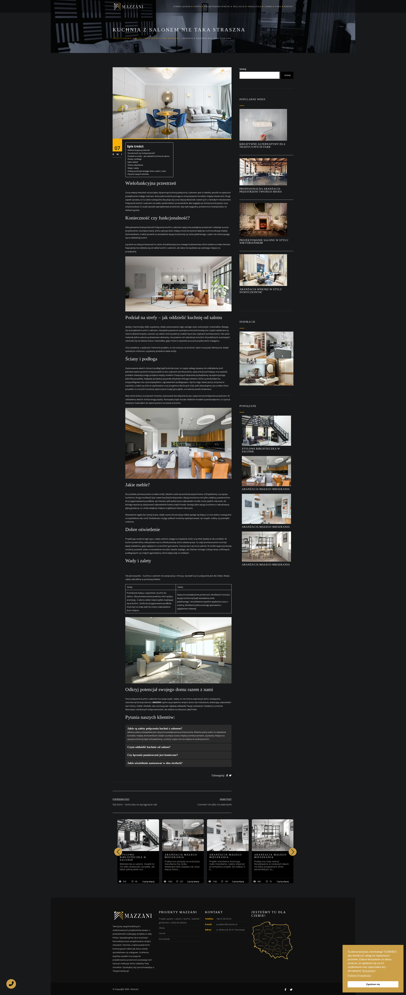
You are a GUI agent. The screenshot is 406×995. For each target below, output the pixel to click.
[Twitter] (230, 775)
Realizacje (239, 7)
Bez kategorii (171, 38)
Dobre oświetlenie (136, 165)
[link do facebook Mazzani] (285, 989)
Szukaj (242, 69)
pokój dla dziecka (179, 922)
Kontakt (288, 7)
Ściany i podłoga (135, 159)
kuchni (187, 918)
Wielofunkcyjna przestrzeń (139, 150)
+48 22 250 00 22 (223, 918)
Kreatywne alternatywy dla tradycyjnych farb (262, 145)
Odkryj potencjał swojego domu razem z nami (147, 171)
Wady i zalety (134, 168)
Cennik (268, 7)
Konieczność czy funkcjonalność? (141, 153)
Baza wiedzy (152, 38)
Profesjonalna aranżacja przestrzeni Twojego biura (261, 190)
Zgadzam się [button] (373, 984)
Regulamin (368, 970)
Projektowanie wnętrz (217, 7)
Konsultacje (255, 7)
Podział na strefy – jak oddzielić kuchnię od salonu (149, 156)
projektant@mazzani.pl (226, 924)
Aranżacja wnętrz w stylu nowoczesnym (260, 291)
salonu (178, 918)
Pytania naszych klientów (138, 174)
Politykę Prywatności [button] (359, 975)
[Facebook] (227, 775)
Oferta (197, 7)
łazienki (195, 918)
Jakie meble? (133, 162)
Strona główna (182, 7)
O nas (278, 7)
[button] (293, 852)
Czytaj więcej (148, 881)
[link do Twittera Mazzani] (291, 989)
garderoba (164, 922)
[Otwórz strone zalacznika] (252, 345)
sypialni (169, 918)
